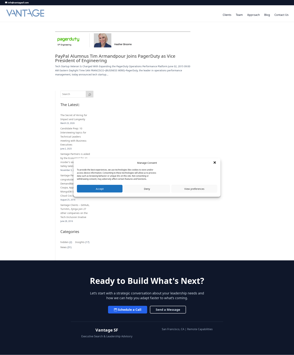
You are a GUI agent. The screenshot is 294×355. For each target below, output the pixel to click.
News (63, 247)
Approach (253, 15)
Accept (100, 188)
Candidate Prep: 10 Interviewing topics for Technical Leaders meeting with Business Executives (73, 136)
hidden (64, 242)
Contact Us (281, 15)
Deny (147, 188)
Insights (80, 242)
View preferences (194, 188)
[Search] (90, 94)
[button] (215, 163)
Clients (227, 15)
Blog (267, 15)
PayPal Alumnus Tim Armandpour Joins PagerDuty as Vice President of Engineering (115, 58)
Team (239, 15)
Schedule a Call (129, 310)
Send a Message (168, 310)
